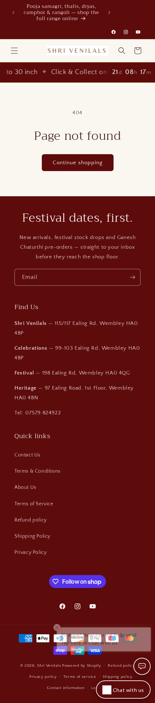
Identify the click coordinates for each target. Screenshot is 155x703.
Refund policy (30, 520)
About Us (25, 487)
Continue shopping (78, 163)
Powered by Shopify (81, 665)
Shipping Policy (32, 536)
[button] (14, 51)
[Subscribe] (132, 277)
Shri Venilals (49, 665)
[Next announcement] (109, 12)
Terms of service (79, 677)
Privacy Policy (30, 552)
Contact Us (27, 455)
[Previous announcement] (13, 12)
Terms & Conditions (37, 471)
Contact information (65, 688)
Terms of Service (33, 504)
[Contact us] (142, 666)
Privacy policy (43, 677)
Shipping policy (118, 677)
